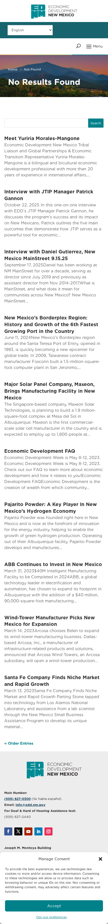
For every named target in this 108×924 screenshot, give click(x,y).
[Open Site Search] (78, 46)
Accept (54, 906)
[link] (54, 21)
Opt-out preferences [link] (51, 917)
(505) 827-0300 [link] (17, 799)
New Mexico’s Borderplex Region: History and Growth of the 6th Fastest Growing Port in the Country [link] (51, 324)
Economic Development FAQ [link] (39, 451)
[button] (100, 858)
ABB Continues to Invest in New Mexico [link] (53, 564)
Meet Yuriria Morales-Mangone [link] (42, 138)
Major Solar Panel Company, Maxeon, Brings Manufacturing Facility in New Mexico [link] (49, 391)
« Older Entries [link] (18, 743)
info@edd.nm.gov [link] (30, 805)
